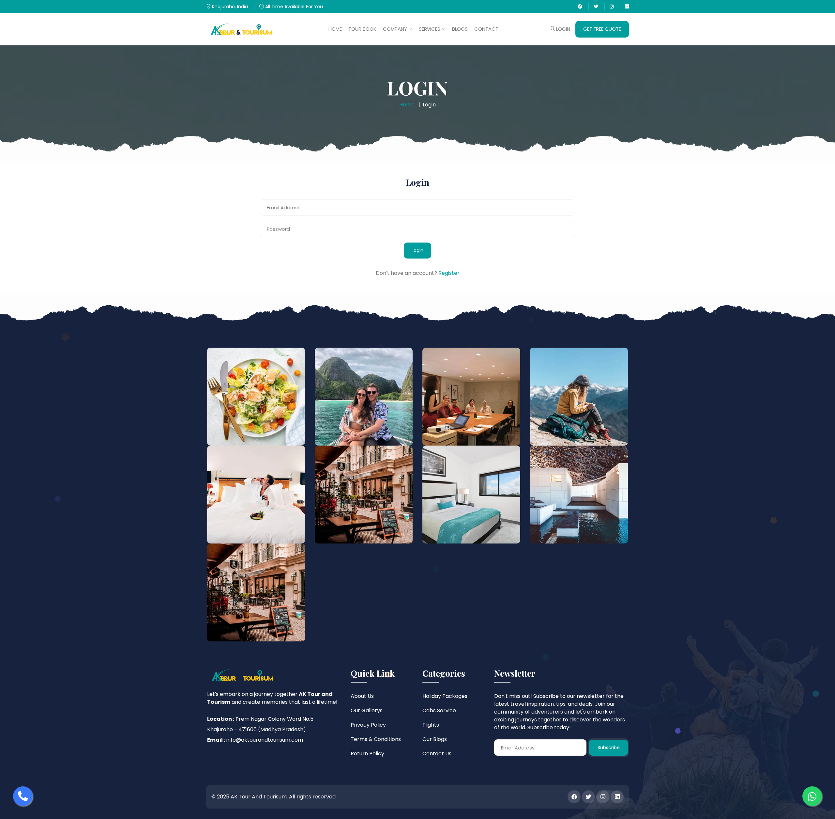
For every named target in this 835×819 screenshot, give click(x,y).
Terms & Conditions (376, 739)
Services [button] (430, 28)
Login (562, 28)
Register (449, 273)
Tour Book (362, 28)
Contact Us (436, 753)
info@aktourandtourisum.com (264, 740)
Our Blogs (434, 739)
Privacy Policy (368, 725)
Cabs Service (439, 710)
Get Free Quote (602, 28)
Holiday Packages (444, 696)
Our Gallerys (367, 710)
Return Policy (367, 753)
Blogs (460, 28)
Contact (486, 28)
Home (335, 28)
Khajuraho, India (229, 6)
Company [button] (395, 28)
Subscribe (609, 747)
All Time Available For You (293, 6)
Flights (430, 725)
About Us (362, 696)
